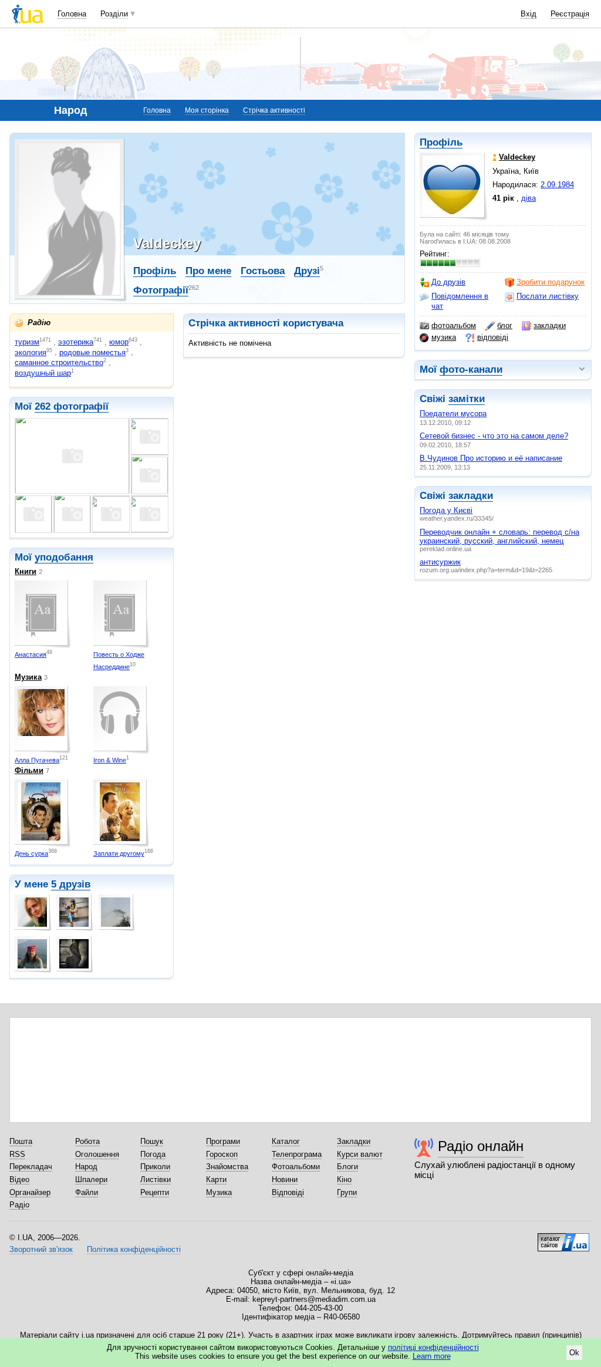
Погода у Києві (446, 510)
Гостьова (263, 270)
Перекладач (30, 1166)
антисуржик (440, 562)
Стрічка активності (274, 110)
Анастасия (30, 654)
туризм (27, 341)
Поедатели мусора (453, 413)
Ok (574, 1352)
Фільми (29, 770)
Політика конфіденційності (134, 1249)
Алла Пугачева (37, 760)
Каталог (286, 1141)
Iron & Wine (109, 760)
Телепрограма (297, 1154)
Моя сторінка (207, 110)
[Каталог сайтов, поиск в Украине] (563, 1238)
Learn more (432, 1356)
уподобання (64, 557)
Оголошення (97, 1154)
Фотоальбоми (296, 1166)
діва (528, 198)
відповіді (492, 337)
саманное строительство (59, 362)
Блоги (347, 1166)
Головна (72, 13)
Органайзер (29, 1192)
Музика (28, 677)
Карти (216, 1179)
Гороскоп (222, 1154)
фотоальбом (453, 325)
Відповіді (288, 1192)
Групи (347, 1192)
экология (30, 352)
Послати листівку (547, 296)
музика (443, 337)
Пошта (20, 1141)
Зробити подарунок (550, 282)
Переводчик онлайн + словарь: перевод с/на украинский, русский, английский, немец (499, 536)
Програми (223, 1141)
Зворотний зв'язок (41, 1249)
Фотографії (160, 290)
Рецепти (154, 1192)
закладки (550, 325)
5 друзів (70, 884)
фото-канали (471, 369)
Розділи (114, 13)
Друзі (307, 270)
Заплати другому (118, 853)
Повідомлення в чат (459, 301)
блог (504, 325)
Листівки (155, 1179)
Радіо (19, 1204)
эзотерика (75, 341)
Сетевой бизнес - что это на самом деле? (494, 435)
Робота (87, 1141)
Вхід (528, 13)
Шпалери (91, 1179)
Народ (86, 1166)
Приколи (155, 1166)
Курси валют (360, 1154)
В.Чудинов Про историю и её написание (491, 458)
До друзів (448, 282)
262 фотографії (72, 406)
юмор (119, 341)
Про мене (208, 270)
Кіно (344, 1179)
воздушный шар (43, 373)
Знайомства (227, 1166)
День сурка (31, 853)
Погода (153, 1154)
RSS (17, 1154)
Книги (25, 571)
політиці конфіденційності (433, 1347)
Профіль (441, 142)
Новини (285, 1179)
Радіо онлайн (481, 1146)
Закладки (353, 1141)
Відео (19, 1179)
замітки (466, 398)
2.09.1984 (557, 184)
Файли (86, 1192)
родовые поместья (92, 352)
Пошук (151, 1141)
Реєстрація (570, 13)
